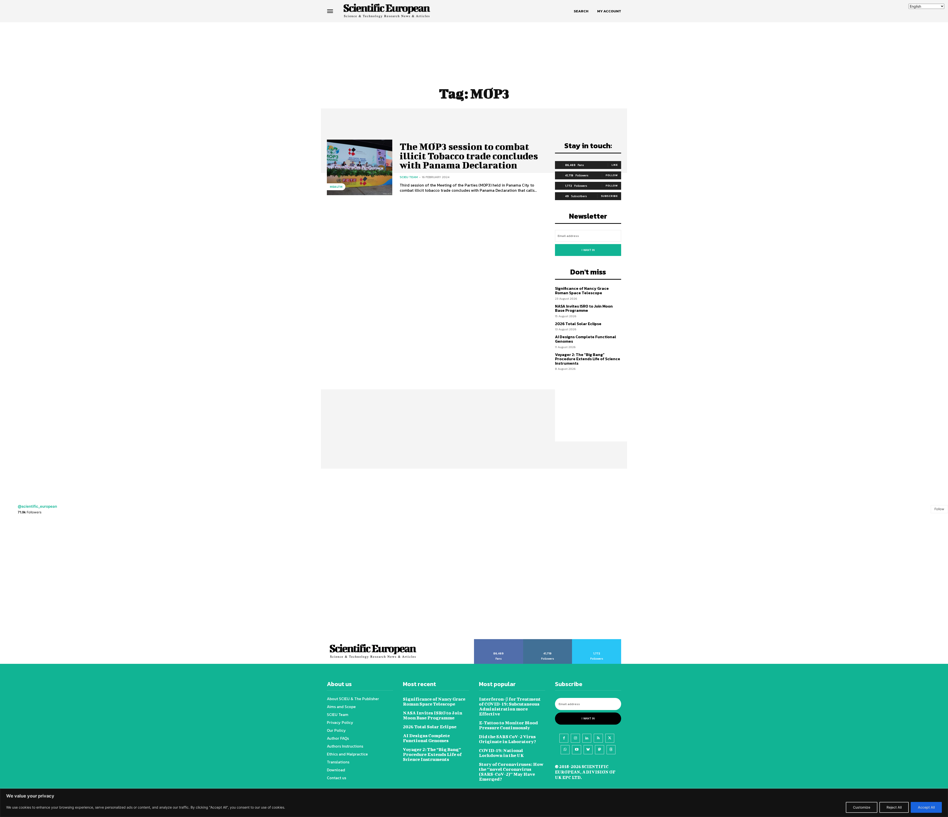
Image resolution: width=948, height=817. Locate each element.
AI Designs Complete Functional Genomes (585, 339)
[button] (581, 11)
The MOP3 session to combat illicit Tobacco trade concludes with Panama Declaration (469, 156)
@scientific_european (37, 506)
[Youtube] (576, 749)
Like (615, 165)
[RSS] (598, 738)
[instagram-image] (59, 580)
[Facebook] (563, 738)
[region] (474, 803)
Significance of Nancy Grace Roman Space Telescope (582, 290)
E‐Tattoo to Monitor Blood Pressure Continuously (508, 725)
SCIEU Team (409, 177)
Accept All (926, 807)
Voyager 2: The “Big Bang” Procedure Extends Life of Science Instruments (587, 359)
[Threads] (611, 749)
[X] (609, 738)
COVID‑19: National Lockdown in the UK (501, 753)
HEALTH (336, 187)
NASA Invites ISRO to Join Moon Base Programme (584, 308)
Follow (612, 175)
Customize (861, 807)
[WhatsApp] (565, 749)
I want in (588, 250)
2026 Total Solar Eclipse (578, 324)
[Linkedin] (586, 738)
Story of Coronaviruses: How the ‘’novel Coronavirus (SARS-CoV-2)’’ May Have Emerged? (511, 772)
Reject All (894, 807)
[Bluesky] (588, 749)
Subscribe (609, 196)
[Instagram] (575, 738)
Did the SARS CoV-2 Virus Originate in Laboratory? (507, 739)
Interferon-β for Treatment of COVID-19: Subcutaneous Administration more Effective (510, 706)
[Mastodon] (599, 749)
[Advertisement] (474, 41)
